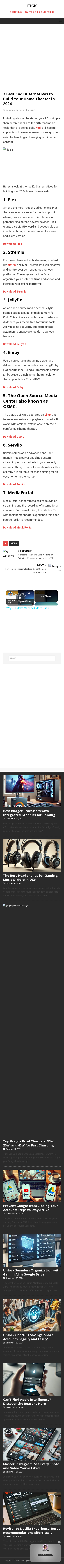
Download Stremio (15, 291)
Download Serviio (14, 484)
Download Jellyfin (14, 344)
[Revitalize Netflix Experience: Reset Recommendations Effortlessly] (32, 1523)
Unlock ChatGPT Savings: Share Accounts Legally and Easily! (28, 1337)
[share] (29, 593)
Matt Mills (32, 110)
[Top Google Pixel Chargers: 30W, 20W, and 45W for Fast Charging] (32, 1136)
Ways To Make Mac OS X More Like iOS (20, 594)
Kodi (38, 127)
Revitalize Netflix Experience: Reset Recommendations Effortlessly (31, 1530)
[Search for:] (32, 658)
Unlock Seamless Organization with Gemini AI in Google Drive (32, 1272)
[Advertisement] (32, 56)
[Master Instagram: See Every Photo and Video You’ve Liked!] (32, 1458)
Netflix (12, 265)
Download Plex (12, 243)
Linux (48, 414)
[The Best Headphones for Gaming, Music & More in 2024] (32, 870)
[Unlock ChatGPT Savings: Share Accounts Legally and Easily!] (32, 1329)
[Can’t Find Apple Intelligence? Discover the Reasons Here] (32, 1394)
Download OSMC (13, 436)
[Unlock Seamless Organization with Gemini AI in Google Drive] (32, 1265)
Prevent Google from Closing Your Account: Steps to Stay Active (30, 1208)
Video (14, 543)
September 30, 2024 (15, 110)
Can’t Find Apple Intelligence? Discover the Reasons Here (27, 1401)
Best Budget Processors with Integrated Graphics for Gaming (29, 813)
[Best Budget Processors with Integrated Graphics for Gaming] (32, 805)
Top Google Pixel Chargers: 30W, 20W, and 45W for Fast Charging (28, 1143)
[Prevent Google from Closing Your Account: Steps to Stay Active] (32, 1200)
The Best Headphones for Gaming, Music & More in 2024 (30, 877)
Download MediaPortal (17, 527)
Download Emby (13, 387)
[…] (29, 1161)
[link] (10, 594)
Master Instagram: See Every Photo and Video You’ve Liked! (31, 1466)
